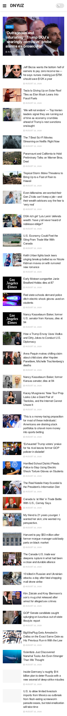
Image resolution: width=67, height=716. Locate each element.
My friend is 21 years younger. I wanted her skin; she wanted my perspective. (42, 519)
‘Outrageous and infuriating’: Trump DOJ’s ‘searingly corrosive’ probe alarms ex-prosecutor (28, 39)
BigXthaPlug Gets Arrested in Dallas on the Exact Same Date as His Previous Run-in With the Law (43, 636)
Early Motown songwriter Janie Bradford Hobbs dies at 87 (41, 280)
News (9, 27)
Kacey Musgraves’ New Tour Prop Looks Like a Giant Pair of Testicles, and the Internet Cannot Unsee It (43, 399)
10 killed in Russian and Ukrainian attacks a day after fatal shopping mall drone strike (42, 577)
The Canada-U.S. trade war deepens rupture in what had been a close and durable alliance (42, 558)
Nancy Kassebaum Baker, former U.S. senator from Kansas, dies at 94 (43, 318)
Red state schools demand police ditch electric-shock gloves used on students (43, 298)
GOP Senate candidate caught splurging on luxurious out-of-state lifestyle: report (42, 616)
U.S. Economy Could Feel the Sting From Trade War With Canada (40, 239)
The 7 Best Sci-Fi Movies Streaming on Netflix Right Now (41, 139)
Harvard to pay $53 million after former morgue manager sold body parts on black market (43, 538)
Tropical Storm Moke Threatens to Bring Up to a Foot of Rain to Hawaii (43, 177)
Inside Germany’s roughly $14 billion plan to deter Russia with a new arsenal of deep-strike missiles (43, 675)
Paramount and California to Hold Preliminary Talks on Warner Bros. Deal (43, 157)
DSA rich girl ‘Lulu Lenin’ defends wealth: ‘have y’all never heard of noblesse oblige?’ (42, 220)
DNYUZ (17, 5)
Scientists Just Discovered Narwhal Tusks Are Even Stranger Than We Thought (43, 656)
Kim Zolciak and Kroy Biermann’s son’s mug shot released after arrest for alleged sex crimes (42, 597)
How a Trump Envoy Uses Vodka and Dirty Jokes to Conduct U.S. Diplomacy (42, 337)
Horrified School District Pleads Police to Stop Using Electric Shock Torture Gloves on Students (43, 467)
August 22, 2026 (15, 51)
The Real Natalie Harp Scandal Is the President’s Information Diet (42, 485)
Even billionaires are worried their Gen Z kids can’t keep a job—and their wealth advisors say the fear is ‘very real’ (43, 198)
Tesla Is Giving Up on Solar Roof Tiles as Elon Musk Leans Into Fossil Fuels (42, 94)
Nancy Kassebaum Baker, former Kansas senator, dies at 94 (42, 379)
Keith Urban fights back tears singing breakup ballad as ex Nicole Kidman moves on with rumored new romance (43, 261)
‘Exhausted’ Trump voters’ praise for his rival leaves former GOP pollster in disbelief (42, 448)
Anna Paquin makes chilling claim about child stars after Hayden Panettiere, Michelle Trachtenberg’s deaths (43, 359)
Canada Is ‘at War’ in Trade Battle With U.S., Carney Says (42, 501)
